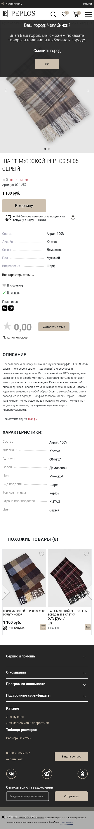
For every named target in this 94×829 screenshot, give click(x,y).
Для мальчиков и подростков (27, 723)
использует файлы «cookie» (28, 817)
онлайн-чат (14, 759)
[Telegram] (11, 308)
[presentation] (6, 592)
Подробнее (67, 822)
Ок (47, 64)
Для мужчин (15, 717)
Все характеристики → (18, 275)
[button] (5, 90)
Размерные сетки (18, 738)
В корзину (24, 205)
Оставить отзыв (54, 326)
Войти (87, 4)
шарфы (33, 418)
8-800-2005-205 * (18, 753)
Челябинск (14, 4)
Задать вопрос (71, 756)
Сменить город (47, 50)
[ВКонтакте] (4, 308)
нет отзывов (19, 180)
